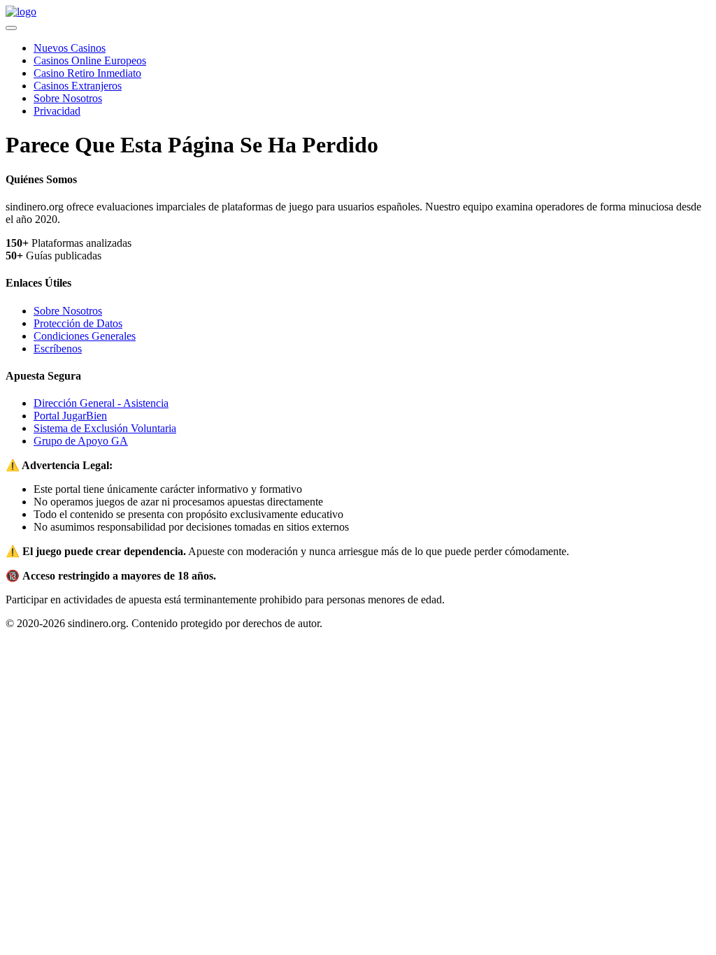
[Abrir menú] (11, 28)
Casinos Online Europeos (90, 60)
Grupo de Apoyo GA (81, 441)
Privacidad (57, 111)
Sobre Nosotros (68, 98)
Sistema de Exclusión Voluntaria (105, 428)
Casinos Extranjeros (78, 86)
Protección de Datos (78, 323)
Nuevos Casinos (70, 48)
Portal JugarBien (70, 416)
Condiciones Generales (85, 336)
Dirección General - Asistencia (101, 403)
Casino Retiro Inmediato (87, 73)
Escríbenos (58, 348)
